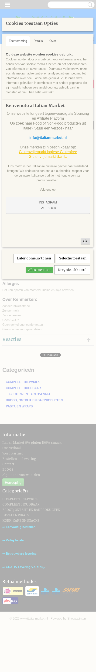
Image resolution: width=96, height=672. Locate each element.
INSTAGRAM (48, 202)
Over (52, 41)
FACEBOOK (48, 208)
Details (38, 41)
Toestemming (18, 41)
